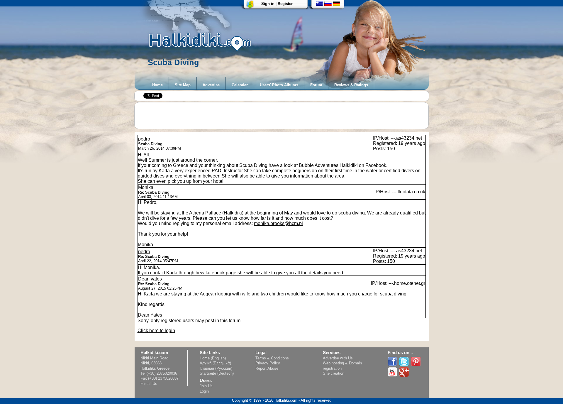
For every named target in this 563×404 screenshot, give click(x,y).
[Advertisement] (284, 115)
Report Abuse (266, 368)
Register (285, 3)
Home (157, 85)
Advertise (211, 85)
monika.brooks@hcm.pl (278, 223)
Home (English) (213, 358)
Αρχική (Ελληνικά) (215, 363)
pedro (144, 138)
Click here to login (156, 330)
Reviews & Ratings (351, 85)
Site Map (183, 85)
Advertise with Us (338, 358)
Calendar (240, 85)
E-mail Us (148, 383)
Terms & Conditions (272, 358)
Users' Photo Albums (279, 85)
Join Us (206, 386)
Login (204, 391)
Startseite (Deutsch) (217, 373)
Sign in (267, 3)
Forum (316, 85)
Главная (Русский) (216, 368)
